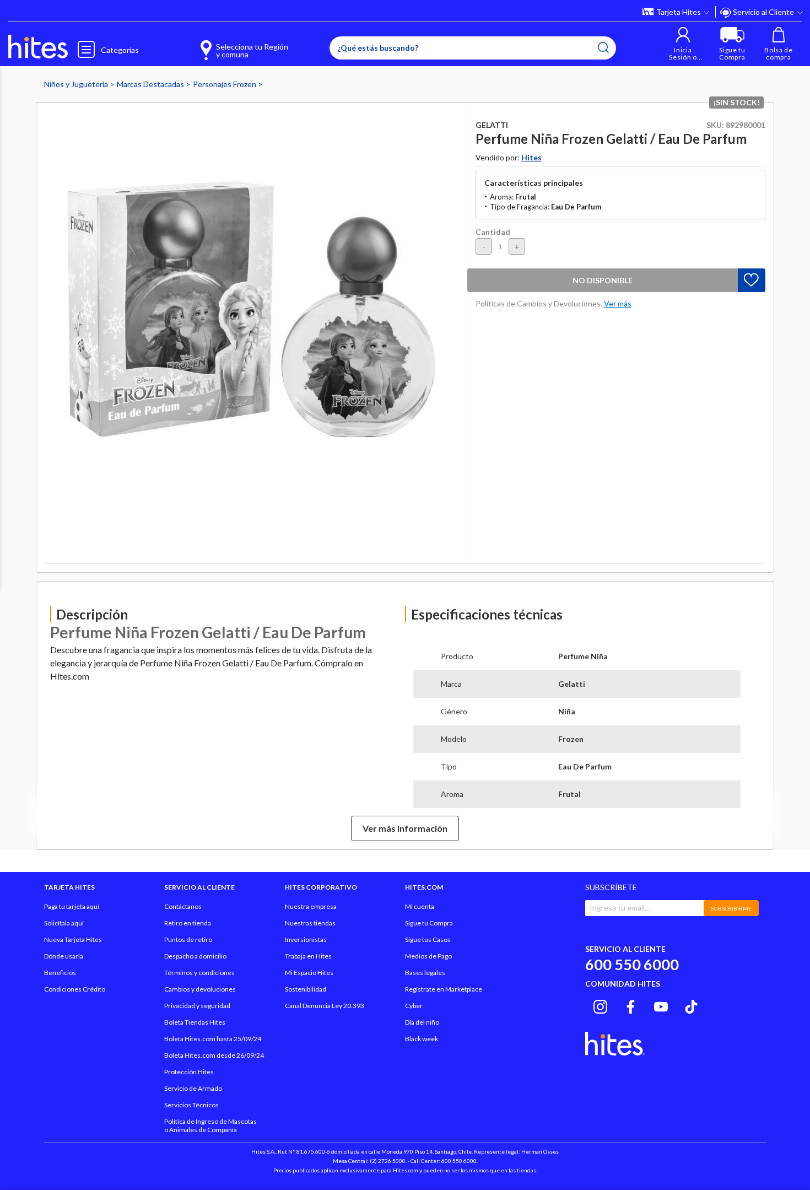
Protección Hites (189, 1072)
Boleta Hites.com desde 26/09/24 (214, 1055)
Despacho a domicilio (195, 956)
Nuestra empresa (311, 906)
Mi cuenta (419, 906)
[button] (683, 44)
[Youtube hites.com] (661, 1004)
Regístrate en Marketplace (443, 989)
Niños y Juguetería (77, 84)
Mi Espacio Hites (309, 972)
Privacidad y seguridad (197, 1005)
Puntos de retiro (188, 939)
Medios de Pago (428, 956)
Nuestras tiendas (310, 923)
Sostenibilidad (305, 989)
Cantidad (493, 231)
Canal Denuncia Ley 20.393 (324, 1005)
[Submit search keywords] (603, 47)
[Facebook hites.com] (631, 1004)
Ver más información (405, 828)
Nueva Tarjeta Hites (73, 939)
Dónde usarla (63, 956)
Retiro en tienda (187, 923)
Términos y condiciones (199, 972)
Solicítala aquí (64, 923)
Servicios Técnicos (191, 1105)
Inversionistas (306, 939)
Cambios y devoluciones (200, 989)
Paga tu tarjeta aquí (71, 906)
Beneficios (60, 972)
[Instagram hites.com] (600, 1004)
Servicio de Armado (193, 1088)
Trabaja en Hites (308, 956)
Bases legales (425, 972)
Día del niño (422, 1022)
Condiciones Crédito (74, 989)
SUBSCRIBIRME (731, 908)
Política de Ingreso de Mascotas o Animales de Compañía (210, 1125)
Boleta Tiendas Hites (194, 1022)
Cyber (414, 1005)
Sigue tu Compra (429, 923)
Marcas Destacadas (151, 84)
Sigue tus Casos (428, 939)
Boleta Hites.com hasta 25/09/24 (212, 1039)
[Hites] (38, 47)
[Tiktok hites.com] (691, 1004)
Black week (421, 1039)
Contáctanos (183, 906)
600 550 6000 (632, 964)
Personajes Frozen (225, 84)
